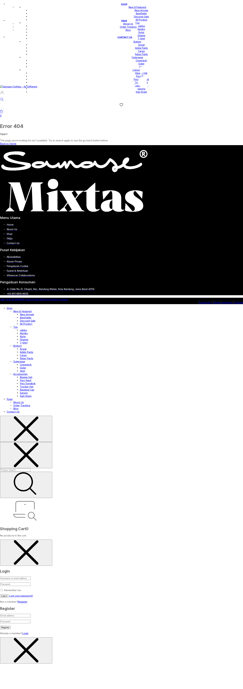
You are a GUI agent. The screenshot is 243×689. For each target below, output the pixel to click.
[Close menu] (26, 429)
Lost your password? (21, 595)
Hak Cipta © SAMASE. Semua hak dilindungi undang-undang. (34, 299)
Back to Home (8, 143)
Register (22, 601)
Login (25, 633)
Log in (4, 596)
